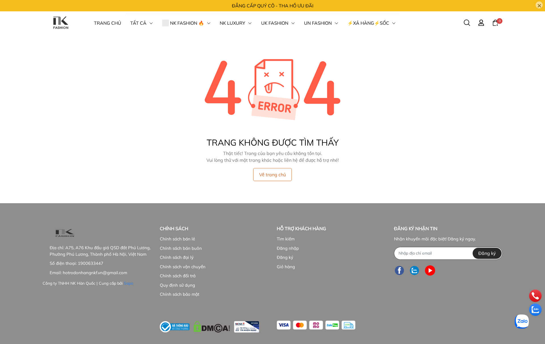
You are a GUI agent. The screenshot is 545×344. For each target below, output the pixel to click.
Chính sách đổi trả (178, 275)
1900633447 (90, 263)
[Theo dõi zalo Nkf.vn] (414, 270)
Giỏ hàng (286, 266)
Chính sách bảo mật (179, 294)
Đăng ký (285, 257)
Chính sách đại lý (177, 257)
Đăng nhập (288, 248)
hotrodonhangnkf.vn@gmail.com (95, 272)
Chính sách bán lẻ (177, 239)
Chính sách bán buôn (181, 248)
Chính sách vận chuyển (183, 266)
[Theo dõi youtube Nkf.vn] (430, 270)
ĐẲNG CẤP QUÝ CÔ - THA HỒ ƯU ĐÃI (272, 6)
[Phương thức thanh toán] (316, 325)
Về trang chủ (272, 174)
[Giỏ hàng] (495, 22)
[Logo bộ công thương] (209, 325)
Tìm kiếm (286, 239)
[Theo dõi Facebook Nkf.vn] (399, 270)
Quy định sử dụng (177, 285)
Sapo (128, 283)
